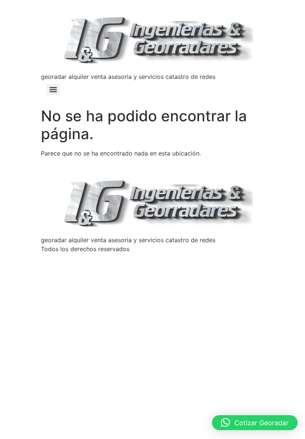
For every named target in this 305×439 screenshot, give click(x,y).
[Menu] (53, 89)
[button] (255, 422)
